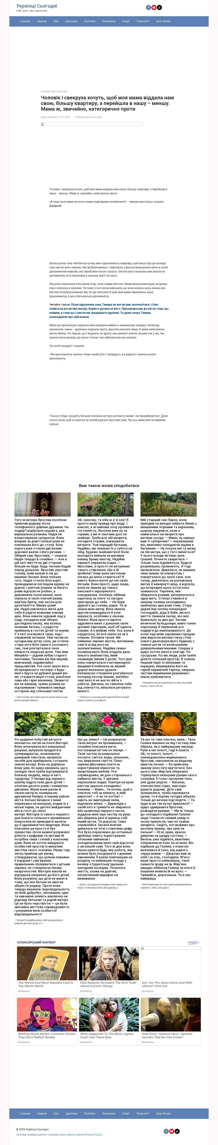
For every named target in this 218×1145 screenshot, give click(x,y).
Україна (42, 21)
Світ (56, 21)
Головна (25, 21)
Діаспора (71, 21)
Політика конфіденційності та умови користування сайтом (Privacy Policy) (59, 1134)
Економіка (108, 21)
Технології (143, 21)
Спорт (126, 21)
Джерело (55, 205)
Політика (89, 21)
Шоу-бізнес (163, 21)
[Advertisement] (109, 56)
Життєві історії (93, 117)
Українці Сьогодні (36, 6)
